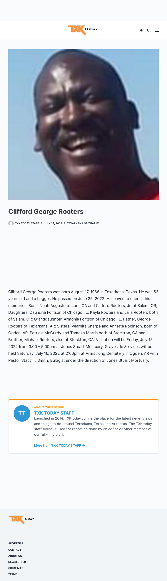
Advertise (15, 543)
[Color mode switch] (141, 30)
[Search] (148, 30)
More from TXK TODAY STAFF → (59, 445)
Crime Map (15, 568)
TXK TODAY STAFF (54, 413)
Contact (14, 549)
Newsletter (17, 562)
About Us (15, 555)
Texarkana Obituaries (83, 223)
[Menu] (157, 30)
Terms (12, 574)
